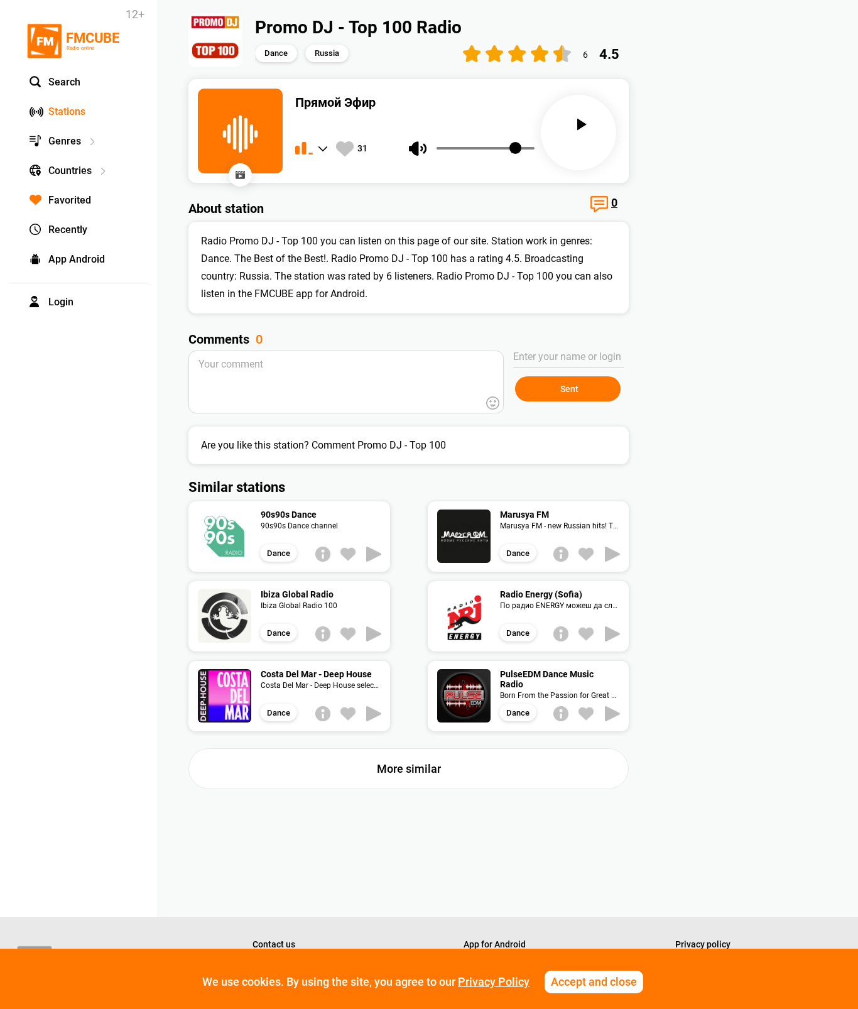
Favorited (69, 200)
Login (60, 302)
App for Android (495, 944)
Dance (276, 53)
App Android (76, 259)
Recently (67, 230)
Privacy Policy (493, 981)
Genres (64, 141)
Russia (327, 53)
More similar (409, 768)
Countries (70, 171)
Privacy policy (702, 944)
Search (64, 82)
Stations (66, 111)
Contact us (274, 944)
